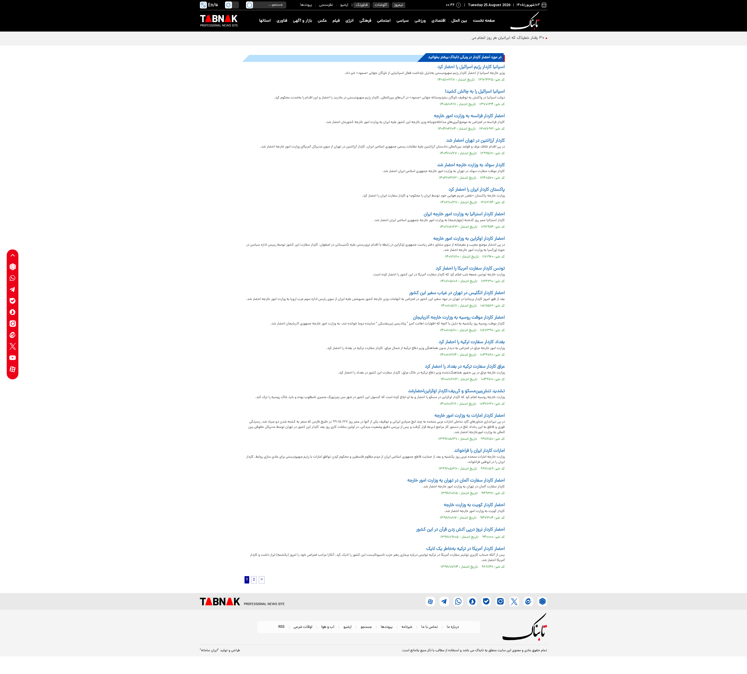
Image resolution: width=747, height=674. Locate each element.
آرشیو (344, 5)
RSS (281, 627)
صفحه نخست (484, 21)
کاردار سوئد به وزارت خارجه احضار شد (471, 165)
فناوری (282, 21)
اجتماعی (384, 21)
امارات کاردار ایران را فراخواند (479, 450)
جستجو (366, 627)
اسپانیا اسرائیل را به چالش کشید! (475, 91)
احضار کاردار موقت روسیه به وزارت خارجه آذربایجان (459, 317)
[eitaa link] (12, 335)
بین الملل (459, 21)
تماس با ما (429, 627)
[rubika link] (12, 266)
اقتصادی (439, 21)
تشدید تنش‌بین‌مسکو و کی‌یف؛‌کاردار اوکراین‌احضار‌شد (456, 391)
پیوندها (306, 5)
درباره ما (453, 627)
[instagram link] (12, 323)
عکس (322, 21)
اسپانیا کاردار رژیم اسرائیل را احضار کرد (471, 67)
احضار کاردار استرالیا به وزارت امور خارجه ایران (464, 214)
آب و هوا (327, 627)
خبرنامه (407, 627)
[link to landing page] (526, 20)
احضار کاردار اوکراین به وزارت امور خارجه (469, 238)
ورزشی (420, 21)
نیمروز (398, 5)
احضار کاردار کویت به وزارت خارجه (474, 505)
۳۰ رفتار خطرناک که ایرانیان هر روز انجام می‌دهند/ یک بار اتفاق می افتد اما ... (480, 38)
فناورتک (362, 5)
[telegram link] (12, 289)
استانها (265, 21)
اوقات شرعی (303, 627)
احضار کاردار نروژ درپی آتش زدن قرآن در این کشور (460, 529)
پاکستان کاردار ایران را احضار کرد (476, 189)
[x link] (12, 346)
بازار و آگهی (302, 21)
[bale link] (12, 301)
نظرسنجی (326, 5)
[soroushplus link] (12, 312)
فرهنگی (365, 21)
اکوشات (381, 5)
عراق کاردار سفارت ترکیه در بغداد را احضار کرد (465, 366)
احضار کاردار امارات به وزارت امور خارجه (469, 415)
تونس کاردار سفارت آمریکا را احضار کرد (470, 268)
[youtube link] (12, 358)
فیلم (336, 21)
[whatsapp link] (12, 278)
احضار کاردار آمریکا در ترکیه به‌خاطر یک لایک (465, 549)
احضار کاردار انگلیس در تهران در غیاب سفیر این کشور (457, 293)
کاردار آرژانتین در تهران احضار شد (475, 140)
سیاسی (403, 21)
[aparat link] (12, 369)
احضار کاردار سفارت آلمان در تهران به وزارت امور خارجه (456, 480)
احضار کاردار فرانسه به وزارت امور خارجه (469, 116)
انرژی (349, 21)
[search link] (249, 4)
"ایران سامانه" (209, 650)
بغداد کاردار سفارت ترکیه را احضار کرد (472, 342)
